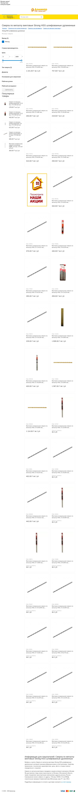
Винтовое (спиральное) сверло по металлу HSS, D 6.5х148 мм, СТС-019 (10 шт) (36, 742)
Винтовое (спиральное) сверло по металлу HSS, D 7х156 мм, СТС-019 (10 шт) (36, 652)
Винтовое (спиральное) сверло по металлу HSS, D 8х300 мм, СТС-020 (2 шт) (62, 66)
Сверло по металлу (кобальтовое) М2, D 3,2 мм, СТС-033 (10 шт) (16, 113)
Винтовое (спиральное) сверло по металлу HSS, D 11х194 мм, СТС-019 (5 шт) (36, 697)
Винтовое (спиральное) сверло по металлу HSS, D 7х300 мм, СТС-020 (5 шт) (36, 562)
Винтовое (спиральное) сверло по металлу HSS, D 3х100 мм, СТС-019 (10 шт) (62, 201)
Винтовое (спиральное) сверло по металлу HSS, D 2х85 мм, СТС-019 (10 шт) (36, 111)
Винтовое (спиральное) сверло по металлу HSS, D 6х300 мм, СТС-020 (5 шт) (36, 66)
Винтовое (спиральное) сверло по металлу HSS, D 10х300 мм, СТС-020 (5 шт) (62, 516)
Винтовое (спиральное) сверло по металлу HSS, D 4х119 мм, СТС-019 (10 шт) (36, 471)
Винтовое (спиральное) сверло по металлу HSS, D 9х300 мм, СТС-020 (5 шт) (62, 562)
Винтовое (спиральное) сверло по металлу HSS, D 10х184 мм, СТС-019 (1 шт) (62, 111)
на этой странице (66, 782)
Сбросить (9, 90)
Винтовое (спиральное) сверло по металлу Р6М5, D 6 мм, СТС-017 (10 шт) (16, 146)
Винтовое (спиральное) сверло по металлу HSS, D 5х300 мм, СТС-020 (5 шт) (36, 426)
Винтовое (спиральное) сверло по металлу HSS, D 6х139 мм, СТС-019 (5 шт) (62, 246)
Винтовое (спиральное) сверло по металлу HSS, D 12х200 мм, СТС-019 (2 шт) (62, 607)
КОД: (27, 63)
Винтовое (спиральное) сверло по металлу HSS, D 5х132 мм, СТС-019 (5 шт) (36, 291)
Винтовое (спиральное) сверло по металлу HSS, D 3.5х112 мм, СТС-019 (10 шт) (36, 516)
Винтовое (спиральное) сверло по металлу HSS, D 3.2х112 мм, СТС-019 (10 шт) (36, 246)
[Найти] (41, 17)
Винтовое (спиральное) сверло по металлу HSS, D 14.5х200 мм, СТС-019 (36, 607)
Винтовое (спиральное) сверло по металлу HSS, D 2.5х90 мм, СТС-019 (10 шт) (62, 156)
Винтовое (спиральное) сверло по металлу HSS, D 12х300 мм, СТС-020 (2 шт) (62, 426)
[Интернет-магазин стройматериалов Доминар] (39, 10)
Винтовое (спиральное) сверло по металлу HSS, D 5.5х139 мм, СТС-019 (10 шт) (62, 742)
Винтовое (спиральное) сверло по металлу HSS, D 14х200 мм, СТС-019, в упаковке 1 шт (36, 381)
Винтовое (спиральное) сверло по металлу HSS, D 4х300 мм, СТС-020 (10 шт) (62, 336)
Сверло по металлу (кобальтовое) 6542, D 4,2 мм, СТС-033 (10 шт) (15, 134)
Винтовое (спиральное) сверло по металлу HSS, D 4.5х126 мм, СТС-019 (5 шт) (36, 336)
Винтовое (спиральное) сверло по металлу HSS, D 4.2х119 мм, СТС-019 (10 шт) (62, 291)
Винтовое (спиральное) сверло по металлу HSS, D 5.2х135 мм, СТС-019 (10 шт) (62, 697)
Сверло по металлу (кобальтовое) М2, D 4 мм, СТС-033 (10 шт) (15, 123)
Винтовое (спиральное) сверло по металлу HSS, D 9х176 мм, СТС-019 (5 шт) (62, 652)
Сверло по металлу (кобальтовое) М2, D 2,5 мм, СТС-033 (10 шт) (16, 103)
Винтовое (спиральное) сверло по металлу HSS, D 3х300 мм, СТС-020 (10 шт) (62, 381)
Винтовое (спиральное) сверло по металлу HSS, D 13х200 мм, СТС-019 (62, 471)
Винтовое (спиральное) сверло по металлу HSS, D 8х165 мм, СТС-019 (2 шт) (36, 156)
